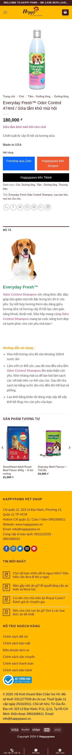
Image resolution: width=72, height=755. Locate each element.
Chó (21, 96)
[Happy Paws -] (36, 12)
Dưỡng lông (61, 96)
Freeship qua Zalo (18, 161)
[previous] (3, 455)
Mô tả (7, 230)
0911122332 (42, 534)
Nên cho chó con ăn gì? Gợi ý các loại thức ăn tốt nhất (39, 612)
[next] (69, 455)
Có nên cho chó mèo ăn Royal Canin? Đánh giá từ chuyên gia (39, 599)
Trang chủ (9, 96)
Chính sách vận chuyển (19, 656)
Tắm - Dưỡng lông (39, 96)
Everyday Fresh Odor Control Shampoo (30, 194)
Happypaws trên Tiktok (36, 177)
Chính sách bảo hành (17, 670)
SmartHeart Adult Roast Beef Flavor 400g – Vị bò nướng (18, 470)
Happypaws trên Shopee (53, 163)
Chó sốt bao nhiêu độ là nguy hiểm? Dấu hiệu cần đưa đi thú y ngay (41, 575)
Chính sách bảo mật (16, 643)
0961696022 (11, 539)
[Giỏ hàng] (65, 12)
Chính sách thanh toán (18, 663)
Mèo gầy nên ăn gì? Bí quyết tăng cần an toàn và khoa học (40, 587)
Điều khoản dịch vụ (16, 650)
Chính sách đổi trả (15, 636)
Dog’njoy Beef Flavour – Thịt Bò (52, 468)
